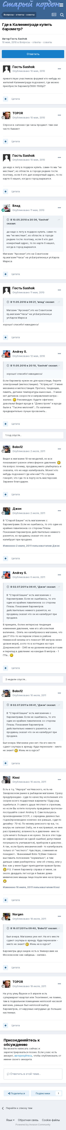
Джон (16, 508)
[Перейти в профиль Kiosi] (6, 779)
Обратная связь (28, 1120)
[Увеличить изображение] (14, 399)
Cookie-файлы (51, 1120)
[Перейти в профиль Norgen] (6, 916)
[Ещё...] (59, 69)
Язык (9, 1120)
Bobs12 (17, 447)
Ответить (33, 54)
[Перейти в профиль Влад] (6, 208)
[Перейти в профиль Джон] (6, 511)
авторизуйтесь (23, 1055)
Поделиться (17, 1093)
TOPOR (17, 113)
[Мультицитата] (5, 99)
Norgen (17, 914)
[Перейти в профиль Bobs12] (6, 449)
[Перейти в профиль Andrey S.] (6, 354)
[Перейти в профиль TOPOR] (6, 115)
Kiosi (15, 777)
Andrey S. (19, 351)
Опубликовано (28, 70)
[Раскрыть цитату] (8, 219)
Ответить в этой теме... (25, 1073)
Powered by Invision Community (33, 1124)
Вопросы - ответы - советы (36, 42)
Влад (16, 205)
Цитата (16, 98)
